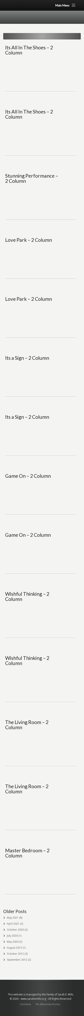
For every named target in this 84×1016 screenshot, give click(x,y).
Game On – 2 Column (28, 476)
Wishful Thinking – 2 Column (27, 596)
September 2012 (17, 960)
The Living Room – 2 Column (26, 724)
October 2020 (15, 929)
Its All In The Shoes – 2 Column (29, 50)
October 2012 (15, 954)
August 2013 (14, 947)
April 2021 (13, 923)
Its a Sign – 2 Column (27, 358)
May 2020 (13, 941)
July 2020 (12, 935)
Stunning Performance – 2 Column (31, 178)
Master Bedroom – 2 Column (27, 853)
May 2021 (13, 917)
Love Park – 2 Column (28, 240)
